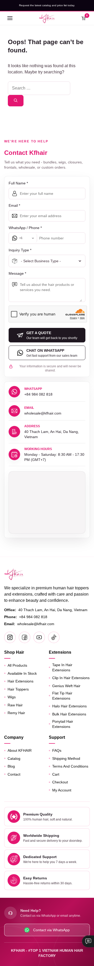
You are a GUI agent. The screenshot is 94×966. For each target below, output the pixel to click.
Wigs (12, 697)
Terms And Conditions (70, 766)
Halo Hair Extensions (69, 706)
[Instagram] (10, 637)
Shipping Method (66, 758)
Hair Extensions (20, 681)
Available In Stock (22, 673)
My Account (61, 790)
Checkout (60, 782)
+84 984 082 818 (33, 617)
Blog (11, 766)
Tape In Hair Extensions (62, 667)
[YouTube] (39, 637)
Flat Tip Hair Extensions (62, 695)
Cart (55, 774)
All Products (17, 665)
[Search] (16, 100)
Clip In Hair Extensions (71, 678)
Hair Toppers (18, 689)
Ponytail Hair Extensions (62, 724)
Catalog (14, 758)
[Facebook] (24, 637)
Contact (14, 774)
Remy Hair (16, 713)
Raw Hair (15, 705)
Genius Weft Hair (66, 686)
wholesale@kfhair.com (35, 624)
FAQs (56, 750)
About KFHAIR (20, 750)
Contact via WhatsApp (51, 930)
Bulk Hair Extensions (69, 714)
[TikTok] (54, 637)
